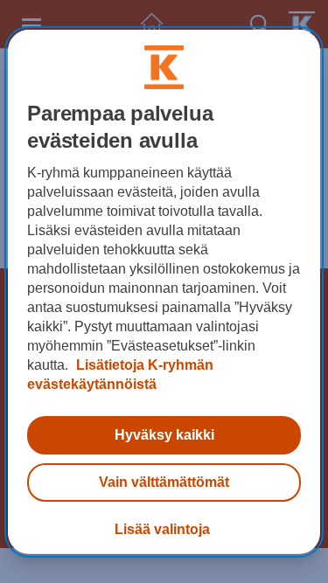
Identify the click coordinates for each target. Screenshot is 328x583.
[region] (163, 291)
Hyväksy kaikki (164, 434)
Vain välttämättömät (164, 482)
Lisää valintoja (162, 529)
